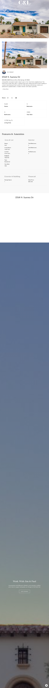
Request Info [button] (7, 92)
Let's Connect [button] (24, 591)
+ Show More (5, 89)
